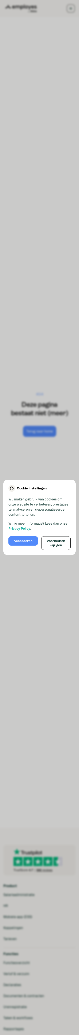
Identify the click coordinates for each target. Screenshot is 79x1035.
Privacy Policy (19, 529)
